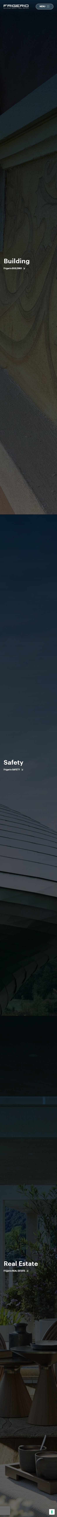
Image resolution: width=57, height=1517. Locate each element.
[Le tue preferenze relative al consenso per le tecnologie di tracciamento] (52, 1512)
